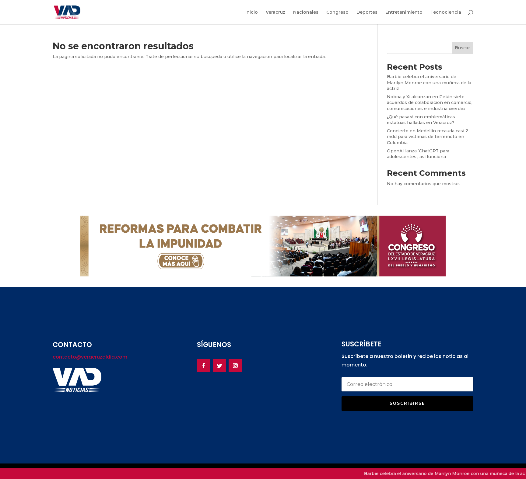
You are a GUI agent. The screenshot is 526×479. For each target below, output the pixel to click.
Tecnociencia (445, 12)
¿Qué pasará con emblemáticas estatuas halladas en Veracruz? (421, 120)
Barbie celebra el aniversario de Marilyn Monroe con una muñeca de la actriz (429, 82)
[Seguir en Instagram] (235, 365)
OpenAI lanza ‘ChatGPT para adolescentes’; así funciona (418, 154)
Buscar (462, 47)
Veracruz (275, 12)
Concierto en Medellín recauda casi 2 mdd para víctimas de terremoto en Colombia (427, 136)
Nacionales (305, 12)
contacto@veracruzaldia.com (90, 356)
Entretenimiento (404, 12)
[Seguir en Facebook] (203, 365)
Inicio (251, 12)
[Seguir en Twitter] (219, 365)
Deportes (366, 12)
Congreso (337, 12)
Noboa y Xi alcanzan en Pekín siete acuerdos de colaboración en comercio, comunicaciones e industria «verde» (429, 102)
